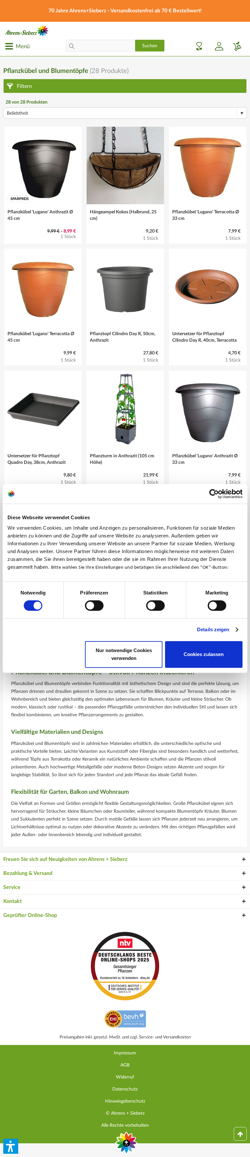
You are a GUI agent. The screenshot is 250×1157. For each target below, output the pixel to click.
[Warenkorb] (234, 46)
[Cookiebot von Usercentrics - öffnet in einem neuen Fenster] (214, 494)
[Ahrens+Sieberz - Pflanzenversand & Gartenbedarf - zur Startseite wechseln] (27, 30)
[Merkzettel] (197, 46)
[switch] (94, 605)
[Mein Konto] (216, 46)
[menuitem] (17, 46)
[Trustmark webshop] (125, 1020)
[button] (10, 1146)
